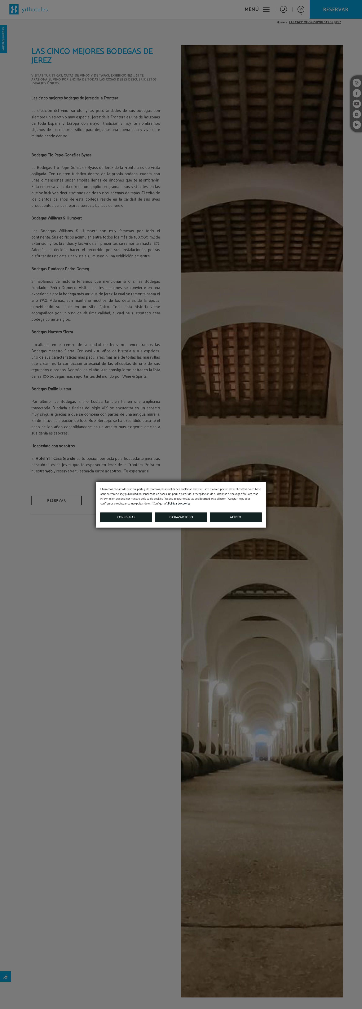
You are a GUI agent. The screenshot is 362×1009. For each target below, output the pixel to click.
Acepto (235, 517)
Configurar (126, 517)
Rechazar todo (181, 517)
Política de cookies (179, 503)
